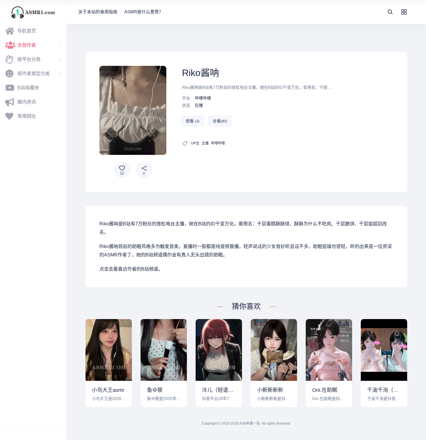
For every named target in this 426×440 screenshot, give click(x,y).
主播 (205, 143)
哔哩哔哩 (203, 98)
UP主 (195, 143)
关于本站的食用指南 (97, 11)
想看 (192, 121)
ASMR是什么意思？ (143, 11)
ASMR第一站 (249, 423)
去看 (220, 121)
